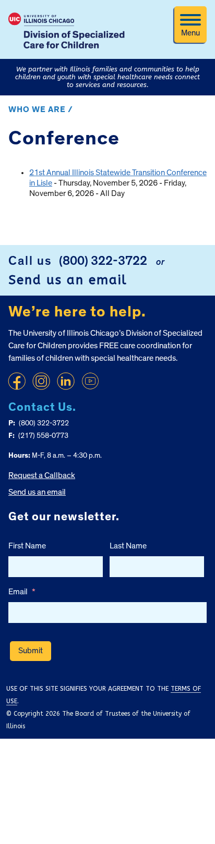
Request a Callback (41, 475)
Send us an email (67, 280)
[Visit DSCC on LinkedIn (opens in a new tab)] (65, 381)
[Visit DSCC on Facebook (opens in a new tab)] (16, 381)
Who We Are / (40, 109)
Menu (190, 33)
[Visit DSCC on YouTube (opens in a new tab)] (90, 381)
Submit (30, 650)
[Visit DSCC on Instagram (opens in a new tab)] (41, 381)
